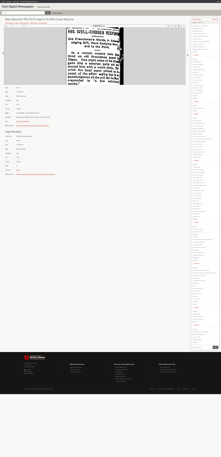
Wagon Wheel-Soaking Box (199, 131)
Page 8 (197, 160)
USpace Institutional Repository (123, 379)
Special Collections (75, 369)
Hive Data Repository (120, 381)
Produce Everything (197, 134)
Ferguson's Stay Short (198, 154)
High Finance (196, 201)
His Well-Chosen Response (199, 211)
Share (16, 23)
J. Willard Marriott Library (30, 363)
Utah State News (197, 167)
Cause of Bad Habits (197, 177)
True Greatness (196, 299)
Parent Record (43, 23)
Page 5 (197, 55)
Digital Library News (120, 376)
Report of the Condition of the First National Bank (204, 273)
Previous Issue (196, 19)
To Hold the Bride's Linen (199, 69)
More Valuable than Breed (199, 182)
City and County (196, 278)
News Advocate (43, 7)
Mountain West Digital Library (167, 369)
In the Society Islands (198, 244)
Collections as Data (120, 374)
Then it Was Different (198, 90)
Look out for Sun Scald (198, 126)
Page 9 (197, 222)
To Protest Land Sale (197, 316)
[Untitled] (195, 59)
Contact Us (16, 1)
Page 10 (197, 263)
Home (3, 1)
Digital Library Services (76, 367)
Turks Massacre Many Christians (200, 36)
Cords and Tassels (197, 77)
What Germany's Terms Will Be (200, 26)
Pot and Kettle (196, 214)
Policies (193, 389)
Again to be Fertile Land (198, 252)
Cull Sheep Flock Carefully (199, 136)
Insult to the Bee (196, 291)
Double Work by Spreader (199, 172)
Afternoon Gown (196, 67)
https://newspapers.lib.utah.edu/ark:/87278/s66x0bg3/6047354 (35, 174)
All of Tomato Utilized (198, 288)
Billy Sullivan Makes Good (199, 152)
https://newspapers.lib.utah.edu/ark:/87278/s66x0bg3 (32, 125)
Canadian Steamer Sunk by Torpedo (201, 41)
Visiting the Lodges (197, 339)
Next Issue (215, 19)
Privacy (151, 389)
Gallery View (33, 23)
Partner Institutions (165, 367)
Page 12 (197, 325)
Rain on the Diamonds (198, 231)
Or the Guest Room (197, 62)
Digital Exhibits (119, 372)
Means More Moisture (198, 175)
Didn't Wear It (196, 82)
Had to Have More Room (198, 190)
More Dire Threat (197, 293)
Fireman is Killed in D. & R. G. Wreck (201, 270)
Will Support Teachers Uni (199, 46)
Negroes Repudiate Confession (200, 49)
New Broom (195, 234)
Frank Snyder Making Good (199, 141)
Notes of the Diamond (198, 144)
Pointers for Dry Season (198, 169)
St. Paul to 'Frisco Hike (198, 319)
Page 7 (197, 114)
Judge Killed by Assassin (198, 28)
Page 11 (197, 307)
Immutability (195, 283)
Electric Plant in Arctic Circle (199, 247)
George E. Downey (197, 39)
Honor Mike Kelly (197, 157)
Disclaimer (185, 389)
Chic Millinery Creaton (198, 75)
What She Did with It (197, 93)
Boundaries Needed (197, 88)
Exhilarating (195, 250)
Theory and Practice (197, 195)
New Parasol (196, 72)
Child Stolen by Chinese (198, 44)
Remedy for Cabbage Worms (199, 185)
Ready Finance (196, 257)
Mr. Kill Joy (195, 52)
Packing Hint (195, 301)
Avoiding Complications (198, 255)
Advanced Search (57, 13)
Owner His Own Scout (198, 149)
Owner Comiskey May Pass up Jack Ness (202, 139)
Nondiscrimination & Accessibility (165, 389)
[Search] (48, 12)
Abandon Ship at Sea (197, 31)
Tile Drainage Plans (197, 121)
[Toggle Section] (193, 55)
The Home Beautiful (197, 80)
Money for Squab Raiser (198, 128)
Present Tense (196, 216)
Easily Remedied (196, 208)
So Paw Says (195, 237)
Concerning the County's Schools (200, 332)
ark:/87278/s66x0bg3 (22, 121)
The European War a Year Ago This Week (202, 239)
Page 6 (197, 101)
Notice (194, 286)
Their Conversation (197, 193)
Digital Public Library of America (168, 372)
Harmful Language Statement (29, 1)
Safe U (178, 389)
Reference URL (24, 23)
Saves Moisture (196, 188)
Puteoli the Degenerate (198, 108)
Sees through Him (197, 198)
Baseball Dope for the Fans (199, 275)
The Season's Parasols (198, 64)
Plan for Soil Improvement (199, 123)
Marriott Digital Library (121, 367)
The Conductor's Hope (198, 229)
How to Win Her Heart (198, 85)
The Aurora (195, 296)
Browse (9, 1)
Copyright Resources (75, 372)
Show (18, 170)
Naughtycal (195, 95)
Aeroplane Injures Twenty (199, 33)
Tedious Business (197, 206)
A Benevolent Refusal (198, 203)
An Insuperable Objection (199, 242)
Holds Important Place (198, 180)
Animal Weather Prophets (199, 280)
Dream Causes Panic (198, 147)
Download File (9, 23)
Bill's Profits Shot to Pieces (199, 334)
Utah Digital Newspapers (121, 369)
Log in (218, 1)
